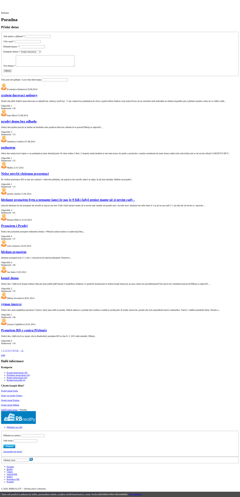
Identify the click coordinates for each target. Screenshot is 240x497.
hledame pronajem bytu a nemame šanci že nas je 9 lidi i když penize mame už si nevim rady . (68, 200)
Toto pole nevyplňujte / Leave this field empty (21, 80)
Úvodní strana (11, 410)
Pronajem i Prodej (14, 226)
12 (22, 350)
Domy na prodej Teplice (11, 395)
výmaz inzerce (11, 304)
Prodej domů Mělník (10, 405)
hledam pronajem (13, 252)
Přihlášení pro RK (14, 427)
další (3, 355)
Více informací (135, 494)
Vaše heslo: (8, 440)
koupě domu (10, 278)
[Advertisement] (76, 7)
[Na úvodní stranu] (18, 423)
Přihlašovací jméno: (12, 435)
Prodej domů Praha (9, 391)
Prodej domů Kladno (10, 400)
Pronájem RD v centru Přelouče (24, 330)
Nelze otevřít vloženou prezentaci (25, 173)
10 (17, 350)
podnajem (8, 147)
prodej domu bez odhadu (19, 121)
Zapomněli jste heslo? (12, 451)
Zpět (3, 410)
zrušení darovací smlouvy (19, 95)
